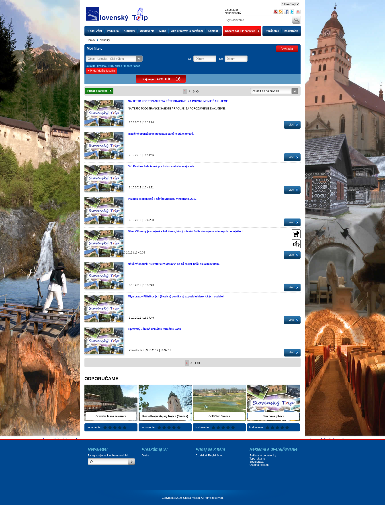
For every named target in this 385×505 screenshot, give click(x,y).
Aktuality (129, 31)
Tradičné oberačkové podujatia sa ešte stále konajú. (161, 133)
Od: (190, 58)
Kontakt (213, 31)
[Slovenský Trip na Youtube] (298, 11)
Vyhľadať (287, 48)
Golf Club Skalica (219, 416)
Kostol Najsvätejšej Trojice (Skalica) (165, 416)
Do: (221, 58)
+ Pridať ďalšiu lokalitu (101, 70)
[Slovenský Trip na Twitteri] (292, 11)
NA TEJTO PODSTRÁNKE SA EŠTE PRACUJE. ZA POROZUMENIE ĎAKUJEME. (178, 101)
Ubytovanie (147, 31)
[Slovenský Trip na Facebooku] (286, 11)
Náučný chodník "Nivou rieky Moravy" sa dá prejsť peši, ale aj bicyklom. (173, 264)
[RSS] (281, 11)
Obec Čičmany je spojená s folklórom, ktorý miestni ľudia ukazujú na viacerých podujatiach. (186, 231)
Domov (91, 40)
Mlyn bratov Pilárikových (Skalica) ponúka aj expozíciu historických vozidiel (175, 296)
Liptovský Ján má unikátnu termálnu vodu (154, 329)
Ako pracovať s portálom (187, 31)
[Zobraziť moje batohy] (275, 11)
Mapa (162, 31)
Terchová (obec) (273, 416)
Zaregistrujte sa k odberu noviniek (108, 455)
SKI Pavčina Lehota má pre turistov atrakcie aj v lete (161, 166)
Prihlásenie (272, 31)
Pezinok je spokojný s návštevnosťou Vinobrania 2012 (162, 198)
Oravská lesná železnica (111, 416)
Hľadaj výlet (94, 31)
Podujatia (113, 31)
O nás (145, 455)
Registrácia (291, 31)
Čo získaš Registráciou (209, 455)
